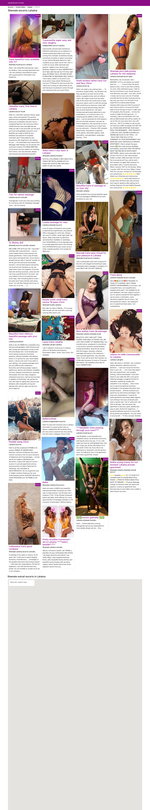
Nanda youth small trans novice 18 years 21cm (55, 300)
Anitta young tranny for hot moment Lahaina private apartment (124, 465)
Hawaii (30, 7)
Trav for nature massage (21, 194)
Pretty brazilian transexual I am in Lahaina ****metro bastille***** (56, 542)
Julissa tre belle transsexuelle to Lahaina (125, 355)
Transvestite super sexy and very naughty (57, 41)
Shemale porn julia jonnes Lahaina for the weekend (123, 72)
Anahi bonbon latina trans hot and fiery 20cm (91, 81)
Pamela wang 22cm (19, 442)
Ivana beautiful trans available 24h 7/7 (24, 60)
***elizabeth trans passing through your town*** (89, 429)
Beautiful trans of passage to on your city (91, 186)
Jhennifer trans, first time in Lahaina (23, 107)
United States (20, 7)
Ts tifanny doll (16, 242)
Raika (45, 482)
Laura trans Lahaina (53, 342)
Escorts (10, 7)
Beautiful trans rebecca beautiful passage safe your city (23, 336)
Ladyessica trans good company (20, 547)
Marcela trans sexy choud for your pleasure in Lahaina (91, 254)
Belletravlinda (49, 418)
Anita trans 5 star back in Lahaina (55, 151)
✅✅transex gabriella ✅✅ (90, 517)
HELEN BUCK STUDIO (16, 3)
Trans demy (116, 275)
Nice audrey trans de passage (91, 331)
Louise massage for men (55, 222)
